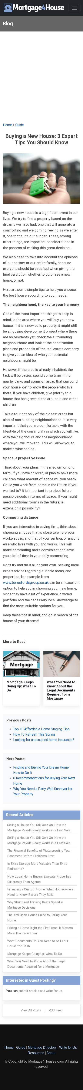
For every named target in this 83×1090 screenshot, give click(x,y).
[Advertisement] (41, 75)
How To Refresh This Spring (34, 734)
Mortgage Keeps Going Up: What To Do (21, 686)
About (50, 1053)
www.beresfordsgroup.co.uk (26, 582)
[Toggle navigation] (74, 8)
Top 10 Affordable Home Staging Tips (41, 729)
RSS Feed (56, 1010)
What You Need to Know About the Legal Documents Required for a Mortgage (61, 690)
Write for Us (68, 1047)
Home (7, 125)
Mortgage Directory (42, 1047)
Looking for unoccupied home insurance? (43, 740)
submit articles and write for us (40, 991)
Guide (19, 125)
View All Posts (31, 1010)
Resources (36, 1053)
